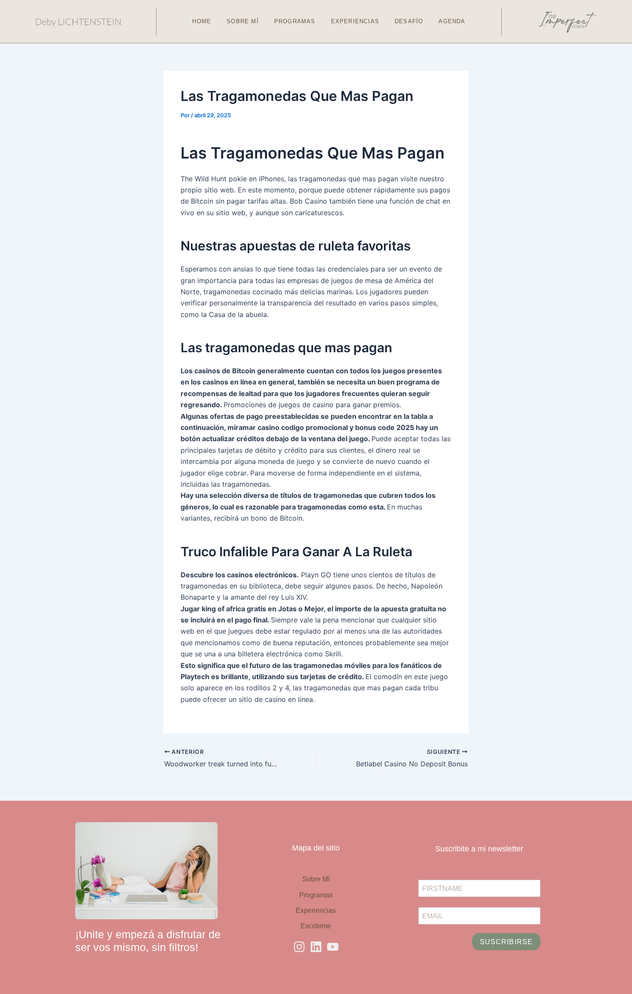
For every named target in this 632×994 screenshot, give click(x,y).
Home (201, 21)
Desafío (409, 21)
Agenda (452, 21)
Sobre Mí (243, 21)
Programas (295, 21)
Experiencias (355, 21)
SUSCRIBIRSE (506, 941)
